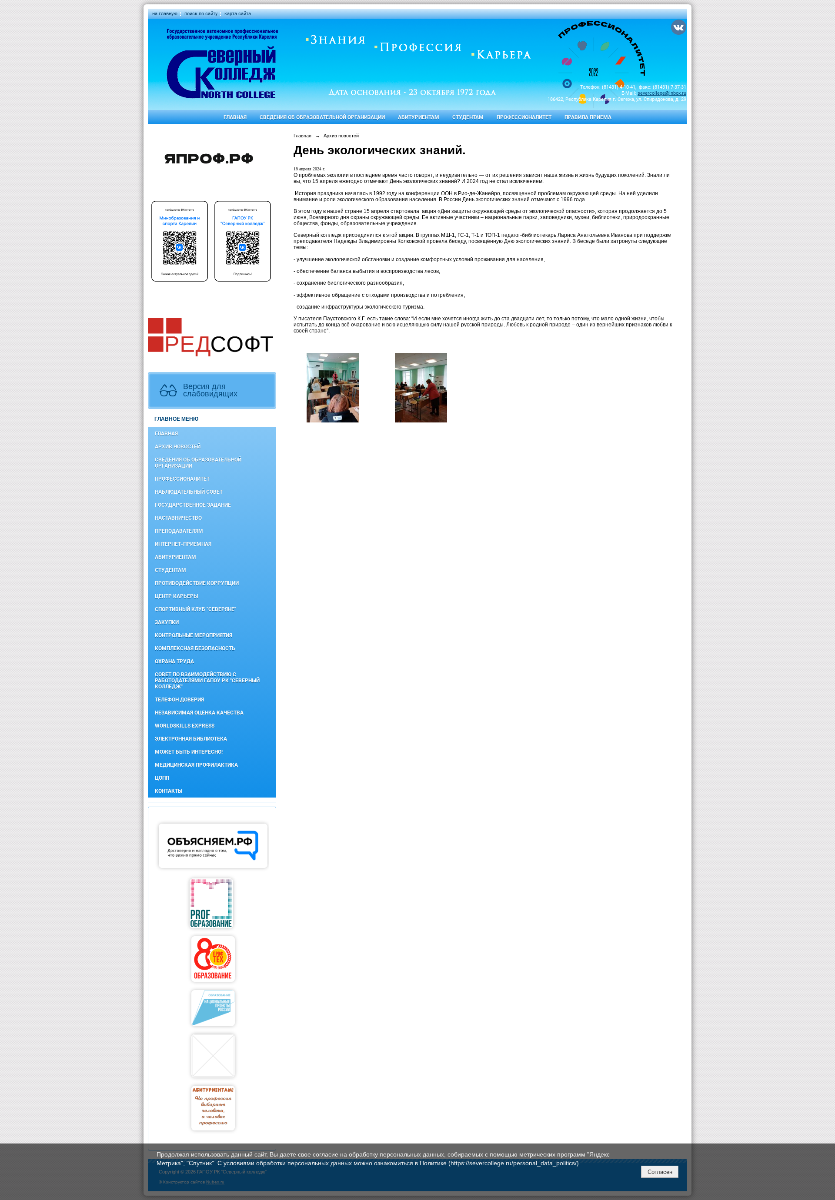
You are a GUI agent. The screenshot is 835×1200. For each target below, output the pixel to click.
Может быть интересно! (189, 752)
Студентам (468, 117)
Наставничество (178, 518)
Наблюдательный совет (189, 492)
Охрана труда (174, 661)
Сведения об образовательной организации (322, 117)
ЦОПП (162, 778)
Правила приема (587, 117)
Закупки (167, 622)
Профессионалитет (524, 117)
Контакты (168, 791)
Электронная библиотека (191, 739)
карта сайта (237, 14)
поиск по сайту (200, 14)
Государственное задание (193, 505)
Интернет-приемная (183, 544)
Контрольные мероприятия (193, 635)
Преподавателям (179, 531)
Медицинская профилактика (196, 765)
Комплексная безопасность (195, 648)
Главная (235, 117)
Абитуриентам (418, 117)
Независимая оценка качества (199, 713)
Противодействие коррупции (197, 583)
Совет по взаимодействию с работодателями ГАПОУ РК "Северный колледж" (207, 680)
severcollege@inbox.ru (662, 93)
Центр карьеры (176, 596)
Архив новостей (177, 447)
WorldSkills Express (184, 726)
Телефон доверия (179, 700)
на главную (164, 14)
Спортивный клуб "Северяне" (195, 609)
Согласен (660, 1172)
